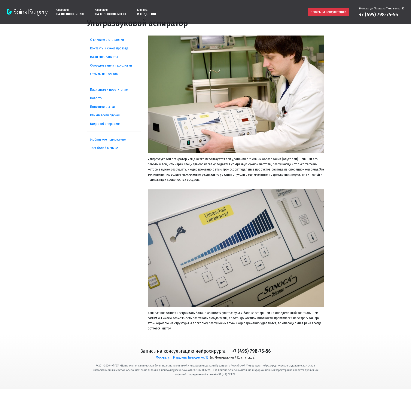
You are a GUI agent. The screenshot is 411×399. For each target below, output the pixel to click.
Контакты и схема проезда (109, 48)
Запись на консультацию (328, 12)
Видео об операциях (105, 124)
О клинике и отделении (107, 40)
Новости (96, 98)
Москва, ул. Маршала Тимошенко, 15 (381, 8)
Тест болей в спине (104, 148)
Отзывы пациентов (104, 74)
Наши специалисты (104, 57)
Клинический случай (105, 115)
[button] (71, 12)
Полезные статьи (102, 107)
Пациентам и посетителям (109, 90)
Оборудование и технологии (111, 65)
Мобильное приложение (108, 139)
